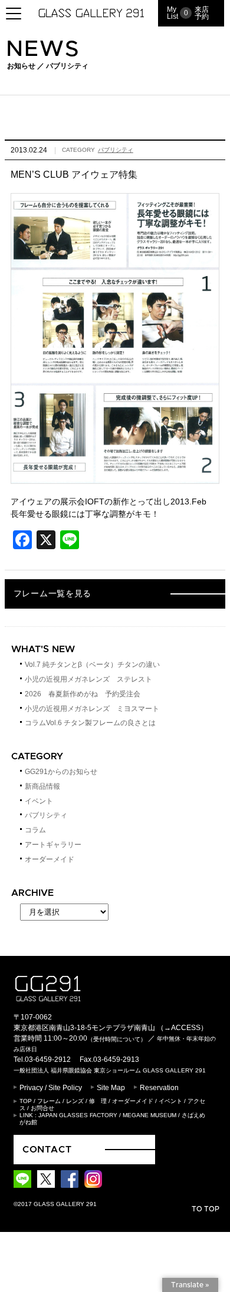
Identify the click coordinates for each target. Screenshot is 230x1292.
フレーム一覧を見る (52, 594)
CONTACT (47, 1149)
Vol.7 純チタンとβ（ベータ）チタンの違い (92, 664)
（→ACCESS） (182, 1028)
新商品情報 (42, 786)
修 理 (98, 1101)
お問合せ (42, 1108)
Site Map (111, 1088)
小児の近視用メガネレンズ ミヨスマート (92, 709)
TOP (25, 1101)
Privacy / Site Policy (50, 1088)
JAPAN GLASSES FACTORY (77, 1115)
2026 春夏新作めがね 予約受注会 (82, 694)
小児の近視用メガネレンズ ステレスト (88, 679)
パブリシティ (115, 150)
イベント (39, 801)
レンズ (75, 1101)
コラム (35, 830)
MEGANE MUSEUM (149, 1115)
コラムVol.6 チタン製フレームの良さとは (90, 723)
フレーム (49, 1101)
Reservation (159, 1088)
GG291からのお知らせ (61, 772)
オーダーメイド (49, 859)
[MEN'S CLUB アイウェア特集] (115, 476)
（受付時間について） (116, 1038)
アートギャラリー (53, 845)
